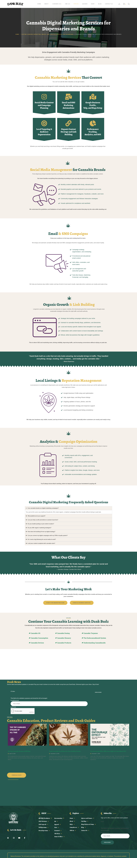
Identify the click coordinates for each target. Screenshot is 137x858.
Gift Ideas (57, 833)
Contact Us (84, 830)
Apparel (56, 824)
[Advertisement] (68, 792)
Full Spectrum (43, 827)
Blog (82, 827)
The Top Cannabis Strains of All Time (19, 751)
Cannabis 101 (73, 827)
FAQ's (71, 824)
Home (71, 818)
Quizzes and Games (86, 818)
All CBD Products (44, 818)
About (71, 821)
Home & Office (58, 836)
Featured (57, 830)
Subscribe (98, 692)
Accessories (58, 818)
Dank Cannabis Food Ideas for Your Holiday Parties (65, 751)
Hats (55, 827)
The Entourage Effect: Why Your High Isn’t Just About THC (108, 751)
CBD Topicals (42, 824)
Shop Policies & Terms (87, 824)
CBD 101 (72, 830)
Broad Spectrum (43, 830)
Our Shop (83, 821)
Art (55, 821)
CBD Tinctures (43, 821)
